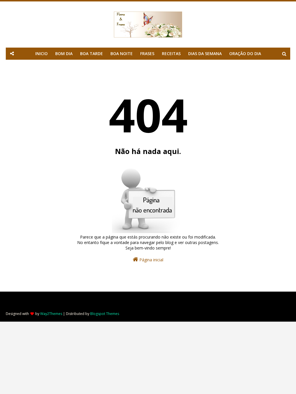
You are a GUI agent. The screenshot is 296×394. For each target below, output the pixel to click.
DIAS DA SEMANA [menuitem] (205, 53)
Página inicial (150, 259)
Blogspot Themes (104, 313)
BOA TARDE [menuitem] (91, 53)
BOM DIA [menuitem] (64, 53)
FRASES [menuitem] (147, 53)
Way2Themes (51, 313)
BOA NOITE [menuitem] (121, 53)
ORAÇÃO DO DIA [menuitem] (245, 53)
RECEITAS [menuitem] (171, 53)
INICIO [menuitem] (41, 53)
